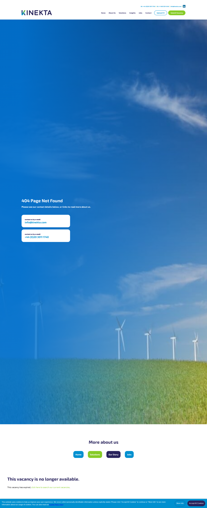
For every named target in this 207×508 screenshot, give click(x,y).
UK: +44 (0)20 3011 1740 (148, 6)
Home (103, 13)
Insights (132, 13)
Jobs (140, 13)
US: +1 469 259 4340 (163, 6)
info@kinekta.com (176, 6)
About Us (112, 13)
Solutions (122, 13)
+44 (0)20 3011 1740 (37, 237)
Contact (148, 13)
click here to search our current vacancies (50, 487)
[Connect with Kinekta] (184, 6)
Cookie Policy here (56, 504)
